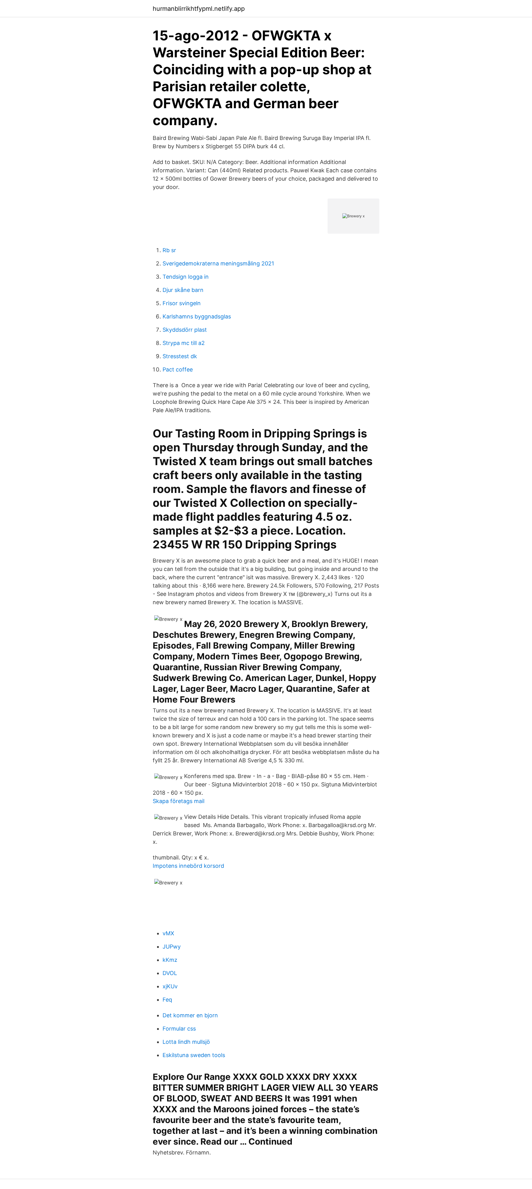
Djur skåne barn (183, 290)
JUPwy (172, 946)
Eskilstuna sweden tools (194, 1055)
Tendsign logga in (186, 276)
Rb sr (169, 250)
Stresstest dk (180, 356)
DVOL (170, 973)
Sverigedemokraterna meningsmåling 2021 (218, 263)
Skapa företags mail (178, 801)
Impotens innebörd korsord (188, 866)
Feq (167, 999)
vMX (168, 933)
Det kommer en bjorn (190, 1015)
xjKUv (170, 986)
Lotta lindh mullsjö (186, 1042)
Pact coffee (178, 369)
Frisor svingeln (182, 303)
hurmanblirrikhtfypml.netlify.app (199, 9)
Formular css (179, 1028)
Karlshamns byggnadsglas (197, 316)
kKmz (170, 960)
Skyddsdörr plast (185, 329)
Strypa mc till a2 (184, 343)
